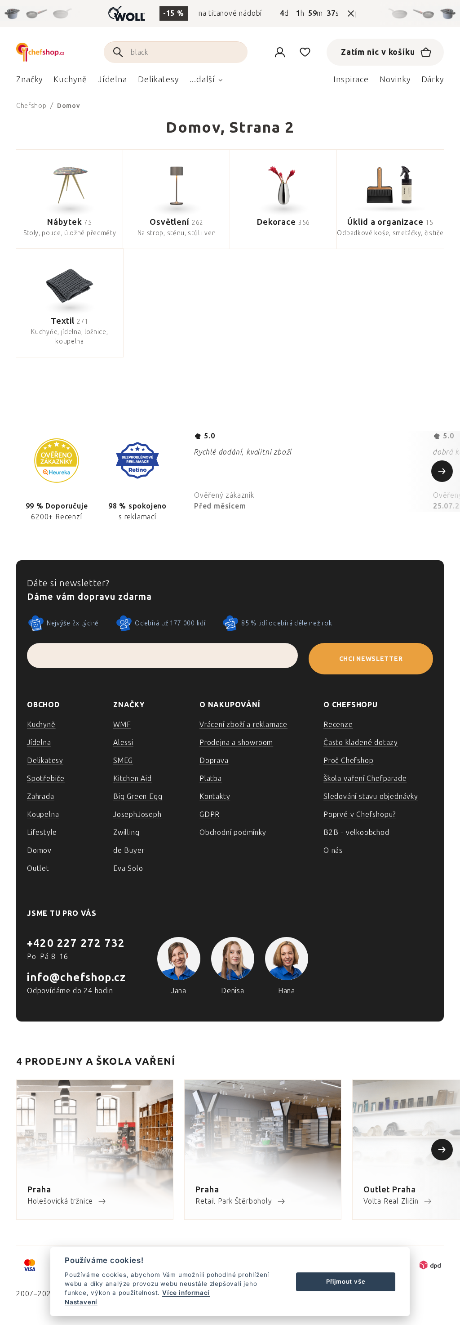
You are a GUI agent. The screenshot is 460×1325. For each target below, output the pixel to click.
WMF (122, 724)
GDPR (209, 814)
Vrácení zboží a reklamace (243, 724)
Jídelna (39, 742)
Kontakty (214, 796)
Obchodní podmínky (232, 832)
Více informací (186, 1292)
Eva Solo (128, 868)
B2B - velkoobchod (356, 832)
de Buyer (128, 850)
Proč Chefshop (348, 760)
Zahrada (40, 796)
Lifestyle (42, 832)
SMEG (123, 760)
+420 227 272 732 (76, 943)
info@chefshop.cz (76, 977)
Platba (210, 778)
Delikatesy (45, 760)
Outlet (38, 868)
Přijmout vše (346, 1281)
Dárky (432, 80)
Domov (39, 850)
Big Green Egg (137, 796)
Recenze (338, 724)
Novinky (395, 80)
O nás (333, 850)
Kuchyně (41, 724)
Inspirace (351, 80)
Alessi (123, 742)
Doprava (214, 760)
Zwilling (126, 832)
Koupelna (43, 814)
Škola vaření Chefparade (365, 778)
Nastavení (81, 1302)
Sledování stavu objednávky (370, 796)
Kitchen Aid (132, 778)
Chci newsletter (371, 659)
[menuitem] (29, 82)
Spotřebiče (46, 778)
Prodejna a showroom (236, 742)
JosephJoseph (137, 814)
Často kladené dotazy (360, 742)
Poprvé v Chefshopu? (359, 814)
